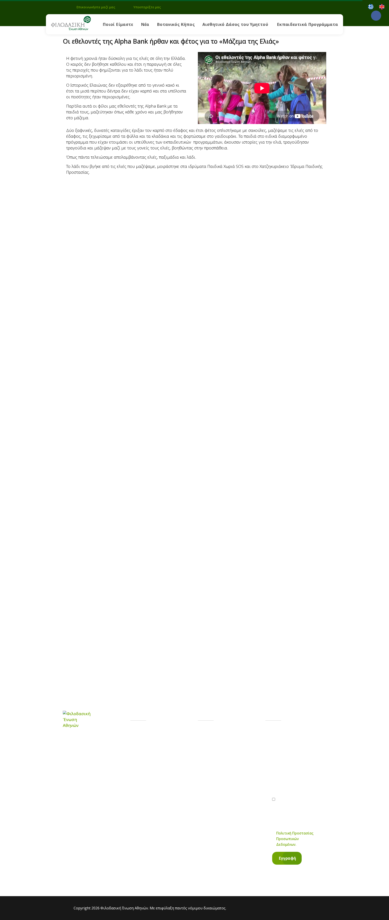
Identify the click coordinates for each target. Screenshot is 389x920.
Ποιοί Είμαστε (118, 24)
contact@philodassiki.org (234, 753)
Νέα (145, 24)
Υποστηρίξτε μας (147, 7)
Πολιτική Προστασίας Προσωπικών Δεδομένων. (294, 839)
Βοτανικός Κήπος (176, 24)
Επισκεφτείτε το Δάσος (165, 772)
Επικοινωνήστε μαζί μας (96, 7)
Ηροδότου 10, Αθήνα (230, 772)
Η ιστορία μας (156, 732)
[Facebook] (376, 16)
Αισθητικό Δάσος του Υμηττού (235, 24)
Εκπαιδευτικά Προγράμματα (307, 24)
